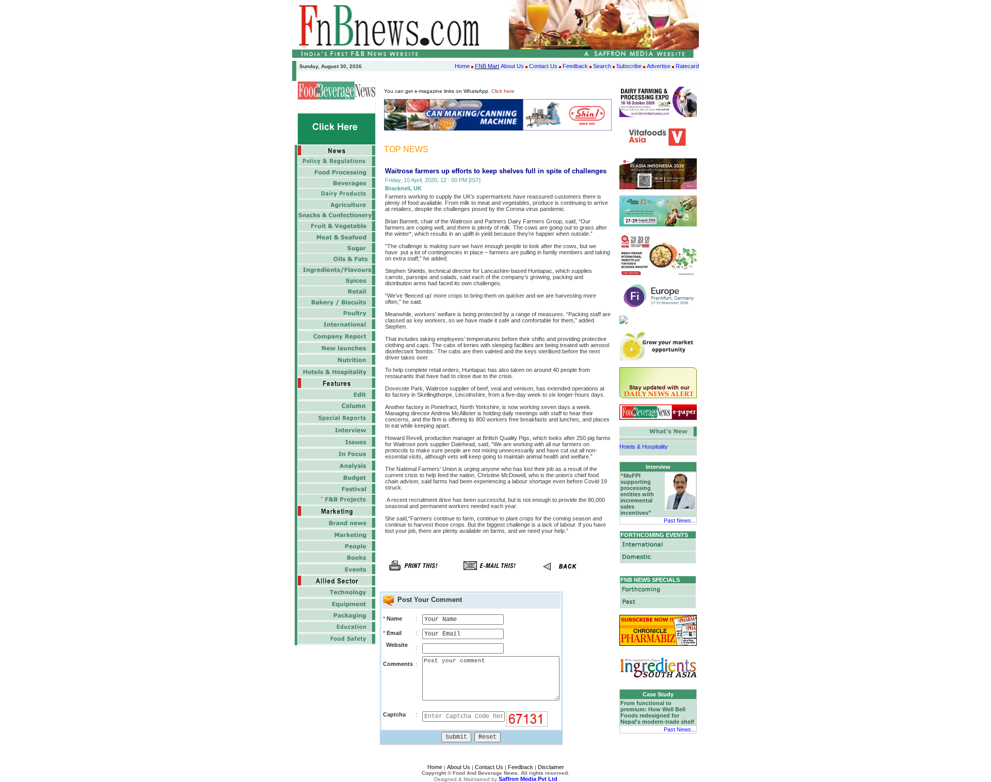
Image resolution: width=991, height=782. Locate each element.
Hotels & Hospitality (643, 443)
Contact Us (543, 66)
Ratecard (687, 66)
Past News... (680, 520)
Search (602, 66)
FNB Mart (487, 66)
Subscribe (629, 66)
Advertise (658, 66)
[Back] (565, 574)
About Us (512, 66)
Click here (503, 91)
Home (462, 66)
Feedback (575, 66)
